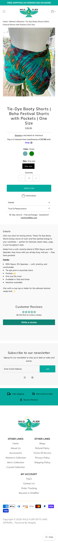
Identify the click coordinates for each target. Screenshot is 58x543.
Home (5, 21)
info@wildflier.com (29, 217)
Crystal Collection (15, 467)
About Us (16, 448)
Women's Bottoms (16, 21)
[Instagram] (32, 377)
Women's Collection (15, 457)
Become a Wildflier (29, 493)
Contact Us (29, 483)
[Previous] (7, 32)
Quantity (29, 172)
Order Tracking (29, 488)
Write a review (29, 322)
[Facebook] (24, 377)
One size (28, 166)
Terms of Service (42, 452)
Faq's (29, 478)
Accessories (15, 452)
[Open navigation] (4, 11)
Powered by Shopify (25, 522)
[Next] (14, 32)
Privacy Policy (42, 457)
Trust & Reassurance (17, 208)
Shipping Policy (42, 462)
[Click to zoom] (52, 30)
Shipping (18, 135)
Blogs (42, 443)
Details (11, 202)
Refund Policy (42, 448)
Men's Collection (15, 462)
